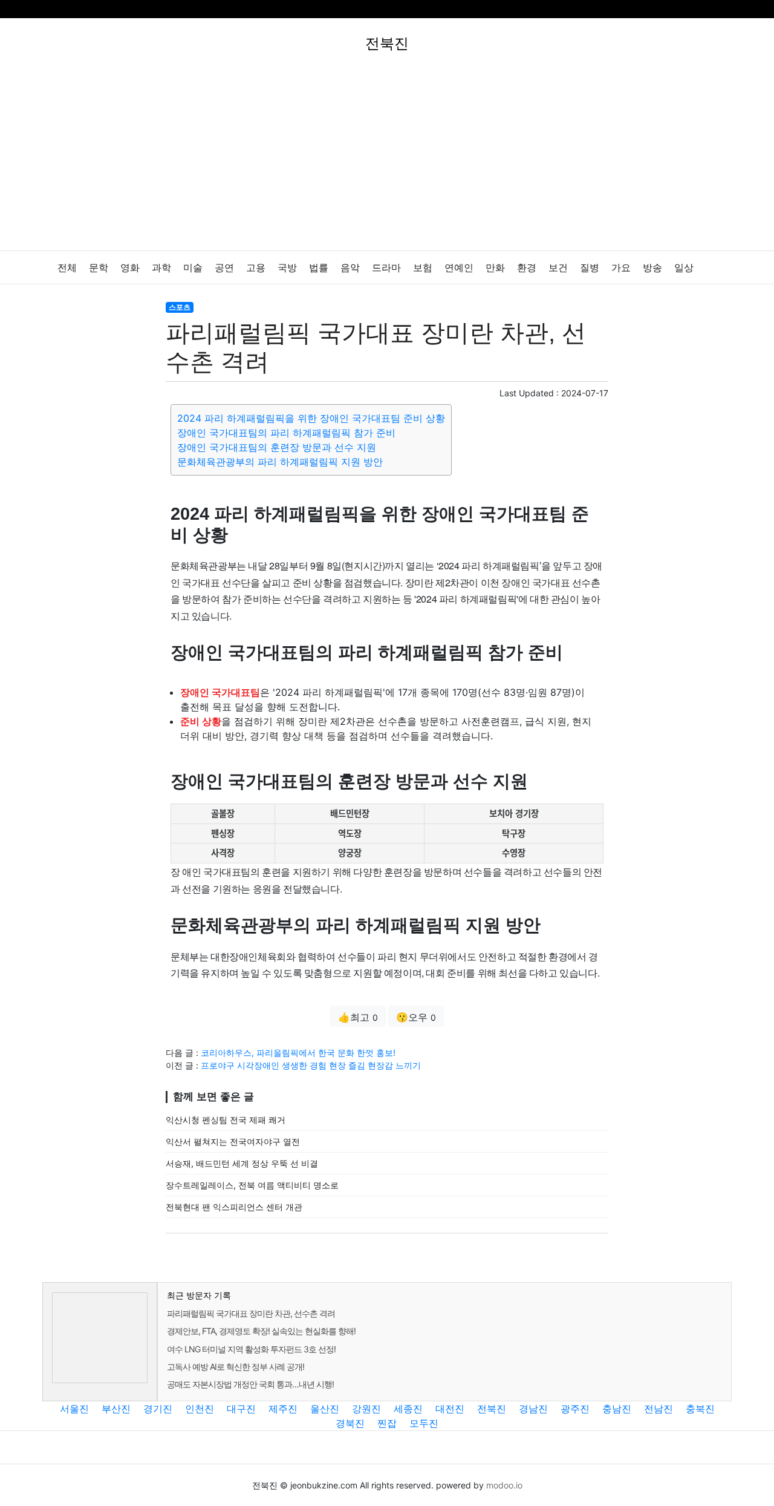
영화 (130, 268)
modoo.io (504, 1485)
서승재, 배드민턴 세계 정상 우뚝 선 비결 (242, 1163)
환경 (526, 268)
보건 (558, 268)
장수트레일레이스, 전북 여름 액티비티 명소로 (252, 1185)
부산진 (116, 1409)
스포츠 (179, 307)
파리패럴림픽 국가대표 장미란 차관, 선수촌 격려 (251, 1313)
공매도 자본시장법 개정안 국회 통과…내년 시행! (250, 1384)
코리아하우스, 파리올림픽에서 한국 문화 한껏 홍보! (298, 1052)
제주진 (283, 1409)
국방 (287, 268)
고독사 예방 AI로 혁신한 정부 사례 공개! (235, 1366)
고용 (255, 268)
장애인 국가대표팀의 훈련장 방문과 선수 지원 (276, 447)
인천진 (199, 1409)
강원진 (366, 1409)
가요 (621, 268)
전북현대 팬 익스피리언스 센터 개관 (234, 1207)
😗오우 (416, 1017)
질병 (589, 268)
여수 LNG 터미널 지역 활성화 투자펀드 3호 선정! (251, 1349)
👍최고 (358, 1017)
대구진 (241, 1409)
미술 (193, 268)
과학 (161, 268)
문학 (98, 268)
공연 (224, 268)
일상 (684, 268)
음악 (350, 268)
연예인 (458, 268)
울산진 (324, 1409)
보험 (422, 268)
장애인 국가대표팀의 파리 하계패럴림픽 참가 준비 (286, 433)
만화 (495, 268)
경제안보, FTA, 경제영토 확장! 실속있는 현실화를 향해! (261, 1331)
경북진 (350, 1423)
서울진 (74, 1409)
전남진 (658, 1409)
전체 (67, 268)
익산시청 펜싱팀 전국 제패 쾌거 (225, 1120)
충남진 (616, 1409)
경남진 (533, 1409)
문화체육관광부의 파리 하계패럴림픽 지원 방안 (280, 462)
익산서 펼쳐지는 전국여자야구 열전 (233, 1141)
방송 (652, 268)
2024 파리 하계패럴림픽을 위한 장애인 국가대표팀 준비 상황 (311, 418)
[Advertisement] (387, 159)
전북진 (491, 1409)
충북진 (700, 1409)
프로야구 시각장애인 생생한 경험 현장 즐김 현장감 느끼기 (311, 1065)
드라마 (386, 268)
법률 (318, 268)
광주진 (575, 1409)
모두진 (423, 1423)
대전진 (449, 1409)
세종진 (408, 1409)
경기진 (157, 1409)
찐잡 (387, 1423)
